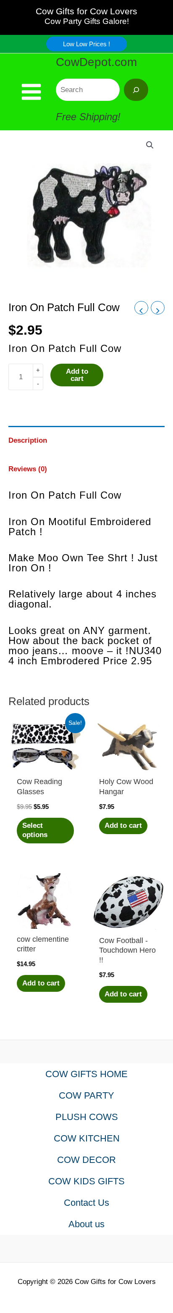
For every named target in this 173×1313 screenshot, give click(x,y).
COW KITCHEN (87, 1138)
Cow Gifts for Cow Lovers (86, 11)
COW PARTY (86, 1095)
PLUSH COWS (86, 1117)
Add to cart (77, 375)
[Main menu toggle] (31, 92)
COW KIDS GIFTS (86, 1181)
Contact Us (86, 1202)
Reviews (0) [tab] (27, 469)
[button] (86, 44)
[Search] (136, 90)
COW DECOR (86, 1159)
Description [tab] (27, 440)
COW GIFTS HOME (86, 1074)
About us (86, 1224)
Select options (34, 830)
